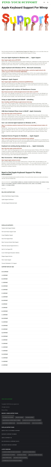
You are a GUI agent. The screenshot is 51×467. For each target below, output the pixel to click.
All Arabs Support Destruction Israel (9, 203)
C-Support (5, 282)
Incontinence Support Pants (10, 441)
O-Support (5, 325)
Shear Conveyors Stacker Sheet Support (10, 242)
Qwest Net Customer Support (11, 430)
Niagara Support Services (7, 256)
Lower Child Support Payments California (10, 252)
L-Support (5, 314)
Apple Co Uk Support (36, 183)
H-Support (5, 300)
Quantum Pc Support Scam (9, 423)
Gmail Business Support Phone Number (11, 420)
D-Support (5, 286)
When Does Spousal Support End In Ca (10, 245)
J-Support (4, 307)
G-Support (5, 296)
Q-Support (5, 332)
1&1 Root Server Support (9, 444)
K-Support (5, 311)
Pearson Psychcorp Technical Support (32, 420)
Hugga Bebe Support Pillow (23, 423)
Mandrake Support (21, 454)
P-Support (5, 329)
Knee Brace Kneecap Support (20, 457)
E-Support (5, 289)
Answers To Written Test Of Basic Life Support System (36, 182)
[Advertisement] (25, 41)
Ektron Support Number (9, 434)
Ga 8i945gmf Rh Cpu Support (9, 454)
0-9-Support (5, 271)
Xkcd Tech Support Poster (7, 238)
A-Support (5, 275)
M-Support (5, 318)
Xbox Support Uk (7, 437)
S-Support (5, 339)
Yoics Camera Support (6, 259)
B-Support (5, 278)
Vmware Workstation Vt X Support (9, 263)
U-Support (5, 347)
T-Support (5, 343)
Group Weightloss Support (7, 235)
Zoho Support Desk (7, 457)
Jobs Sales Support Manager (35, 454)
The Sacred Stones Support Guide (9, 231)
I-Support (4, 304)
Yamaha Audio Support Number (8, 228)
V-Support (5, 350)
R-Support (5, 336)
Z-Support (5, 365)
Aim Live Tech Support (7, 183)
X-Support (5, 357)
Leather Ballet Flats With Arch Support (12, 460)
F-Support (5, 293)
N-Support (5, 322)
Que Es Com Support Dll (7, 249)
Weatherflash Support (8, 417)
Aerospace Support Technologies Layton (21, 183)
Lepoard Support (30, 417)
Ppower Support (19, 417)
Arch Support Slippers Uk (17, 182)
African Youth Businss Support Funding (10, 196)
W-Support (5, 354)
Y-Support (5, 361)
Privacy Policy (5, 410)
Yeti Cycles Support (37, 423)
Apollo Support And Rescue (7, 199)
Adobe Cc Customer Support (8, 185)
